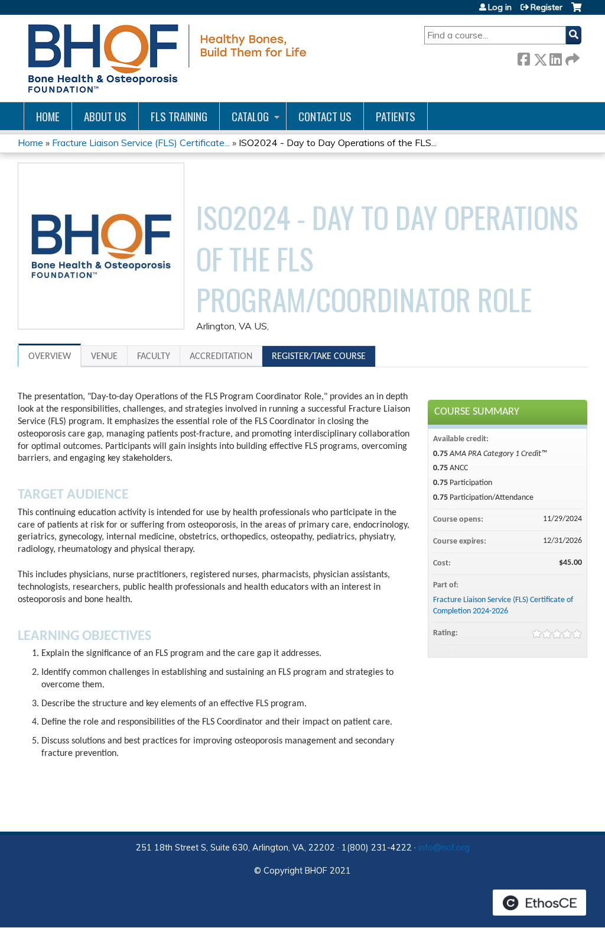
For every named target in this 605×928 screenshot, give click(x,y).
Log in (500, 7)
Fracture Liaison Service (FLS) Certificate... (141, 142)
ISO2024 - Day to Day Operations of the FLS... (338, 142)
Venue (104, 356)
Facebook (523, 57)
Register (546, 7)
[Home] (165, 58)
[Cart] (576, 11)
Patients (395, 116)
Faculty (153, 356)
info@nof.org (444, 847)
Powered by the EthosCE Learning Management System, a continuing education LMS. (539, 902)
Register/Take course (319, 356)
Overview (49, 356)
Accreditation (221, 356)
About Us (105, 116)
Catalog (250, 116)
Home (48, 116)
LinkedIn (555, 57)
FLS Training (179, 116)
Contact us (325, 116)
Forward (571, 57)
